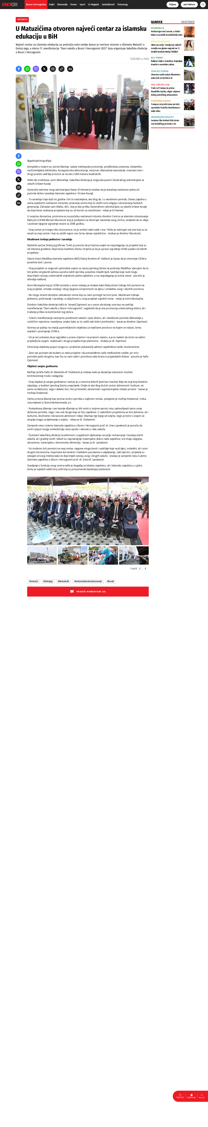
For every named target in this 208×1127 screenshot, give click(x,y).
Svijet (51, 4)
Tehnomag (122, 4)
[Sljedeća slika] (145, 568)
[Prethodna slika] (140, 568)
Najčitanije (191, 1097)
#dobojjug (47, 581)
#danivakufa (63, 581)
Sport (82, 4)
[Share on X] (44, 69)
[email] (53, 69)
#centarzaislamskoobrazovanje (88, 581)
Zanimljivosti (108, 4)
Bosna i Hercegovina (36, 4)
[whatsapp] (27, 69)
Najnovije (180, 1097)
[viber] (36, 69)
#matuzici (33, 581)
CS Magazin (93, 4)
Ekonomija (62, 4)
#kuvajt (110, 581)
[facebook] (19, 69)
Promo (73, 4)
